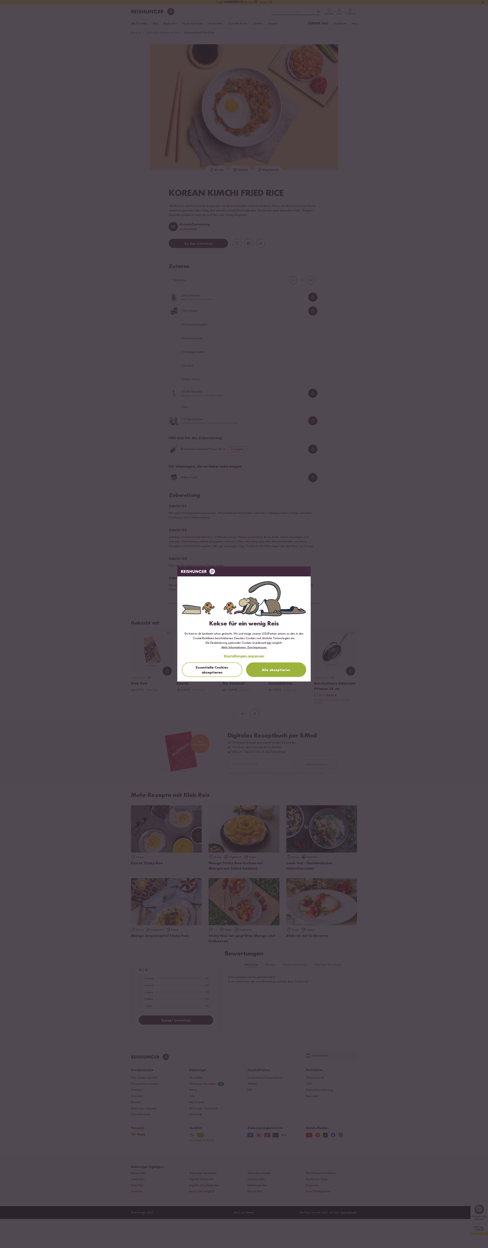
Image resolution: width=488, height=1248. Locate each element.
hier (269, 643)
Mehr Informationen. (233, 647)
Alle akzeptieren (276, 670)
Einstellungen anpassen (244, 656)
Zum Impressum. (257, 647)
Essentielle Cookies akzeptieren (212, 670)
